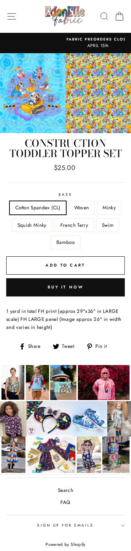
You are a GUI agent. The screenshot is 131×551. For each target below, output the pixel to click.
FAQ (65, 502)
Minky (109, 207)
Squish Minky (32, 225)
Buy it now (65, 287)
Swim (108, 225)
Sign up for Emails (65, 525)
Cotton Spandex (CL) (37, 207)
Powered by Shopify (65, 544)
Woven (81, 207)
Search (65, 490)
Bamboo (65, 242)
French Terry (74, 225)
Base (65, 194)
